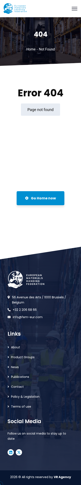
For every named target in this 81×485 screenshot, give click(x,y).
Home (30, 49)
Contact (17, 387)
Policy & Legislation (25, 396)
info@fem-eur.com (28, 317)
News (15, 367)
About (15, 347)
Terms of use (21, 406)
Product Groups (23, 357)
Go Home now (43, 198)
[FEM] (15, 8)
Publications (20, 377)
